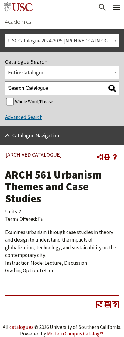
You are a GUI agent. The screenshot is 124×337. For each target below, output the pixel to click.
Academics (18, 21)
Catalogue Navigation (35, 135)
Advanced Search (23, 117)
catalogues (21, 327)
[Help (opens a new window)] (115, 157)
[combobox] (62, 40)
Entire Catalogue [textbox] (26, 72)
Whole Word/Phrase (34, 102)
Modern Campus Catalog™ (75, 333)
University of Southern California (18, 7)
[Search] (112, 88)
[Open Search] (102, 7)
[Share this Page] (99, 157)
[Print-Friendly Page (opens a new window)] (107, 157)
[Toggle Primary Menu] (117, 7)
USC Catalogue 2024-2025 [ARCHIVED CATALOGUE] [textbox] (62, 40)
